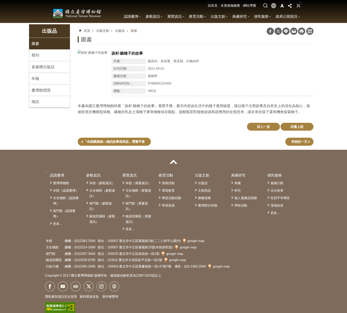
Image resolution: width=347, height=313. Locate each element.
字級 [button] (282, 5)
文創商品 (204, 190)
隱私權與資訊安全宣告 (61, 296)
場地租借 (276, 205)
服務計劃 (276, 183)
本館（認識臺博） (66, 190)
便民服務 (261, 16)
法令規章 (276, 190)
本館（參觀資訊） (102, 183)
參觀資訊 (153, 16)
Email (293, 31)
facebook (50, 286)
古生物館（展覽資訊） (138, 193)
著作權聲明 (110, 296)
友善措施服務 (230, 5)
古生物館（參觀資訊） (102, 193)
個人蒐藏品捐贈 (245, 198)
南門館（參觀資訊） (100, 206)
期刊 (35, 55)
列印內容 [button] (301, 31)
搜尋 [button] (265, 5)
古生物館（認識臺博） (66, 200)
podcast (114, 286)
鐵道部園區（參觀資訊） (102, 219)
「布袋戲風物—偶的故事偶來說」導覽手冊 (114, 141)
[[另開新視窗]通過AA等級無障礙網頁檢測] (60, 307)
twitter (89, 286)
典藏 (237, 183)
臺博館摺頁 (41, 90)
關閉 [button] (173, 162)
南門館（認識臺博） (64, 213)
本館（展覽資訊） (138, 183)
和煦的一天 (299, 141)
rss (298, 5)
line (286, 31)
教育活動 (196, 16)
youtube (63, 286)
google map (196, 241)
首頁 (87, 30)
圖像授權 (204, 198)
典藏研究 (239, 16)
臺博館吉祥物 (207, 205)
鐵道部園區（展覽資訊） (138, 219)
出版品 (120, 30)
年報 (35, 78)
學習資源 (168, 205)
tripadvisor (76, 286)
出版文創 (218, 16)
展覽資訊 (174, 16)
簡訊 (35, 101)
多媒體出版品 (43, 67)
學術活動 (240, 205)
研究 (237, 190)
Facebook (270, 31)
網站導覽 (249, 5)
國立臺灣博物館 (77, 13)
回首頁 (212, 5)
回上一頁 (263, 126)
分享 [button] (290, 5)
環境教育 (168, 190)
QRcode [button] (309, 31)
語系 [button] (273, 5)
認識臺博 (131, 16)
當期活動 (168, 183)
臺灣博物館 (61, 183)
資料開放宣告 (89, 296)
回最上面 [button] (297, 126)
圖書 (35, 43)
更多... (57, 223)
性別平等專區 (280, 198)
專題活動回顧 (171, 198)
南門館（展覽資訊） (137, 206)
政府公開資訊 (286, 16)
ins (101, 286)
